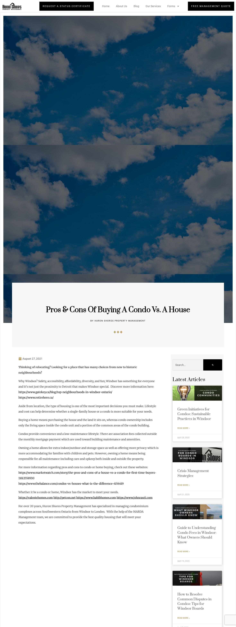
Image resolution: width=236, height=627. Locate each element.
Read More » (183, 428)
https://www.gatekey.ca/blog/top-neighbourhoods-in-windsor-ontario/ (65, 392)
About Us (121, 6)
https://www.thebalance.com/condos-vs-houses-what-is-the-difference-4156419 (71, 483)
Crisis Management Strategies (193, 473)
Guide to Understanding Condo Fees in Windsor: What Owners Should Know (196, 535)
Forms (171, 6)
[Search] (212, 365)
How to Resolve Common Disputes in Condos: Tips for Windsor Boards (194, 601)
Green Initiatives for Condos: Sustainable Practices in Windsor (194, 414)
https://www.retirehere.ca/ (36, 397)
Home (105, 6)
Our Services (153, 6)
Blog (136, 6)
